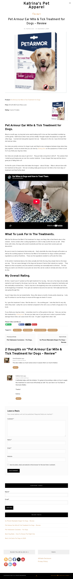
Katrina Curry (30, 28)
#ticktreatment (40, 330)
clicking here (41, 148)
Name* (7, 492)
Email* (7, 499)
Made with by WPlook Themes (60, 575)
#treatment (52, 330)
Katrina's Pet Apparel (36, 5)
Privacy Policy (43, 562)
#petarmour (28, 330)
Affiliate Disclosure (44, 559)
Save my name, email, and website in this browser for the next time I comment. (32, 465)
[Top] (36, 576)
